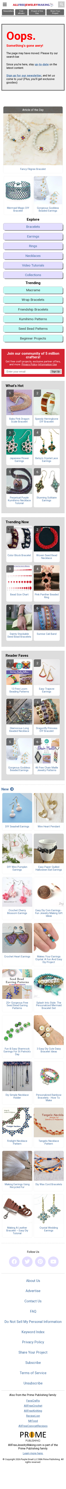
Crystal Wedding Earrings (49, 1229)
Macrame (33, 290)
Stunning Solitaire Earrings (47, 499)
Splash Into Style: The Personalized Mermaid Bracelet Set (49, 1005)
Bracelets (33, 227)
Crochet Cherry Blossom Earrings (17, 912)
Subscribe (33, 1363)
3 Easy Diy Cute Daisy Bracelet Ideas (49, 1050)
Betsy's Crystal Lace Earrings (46, 460)
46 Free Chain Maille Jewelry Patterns (46, 769)
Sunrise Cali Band (46, 634)
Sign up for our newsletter (24, 75)
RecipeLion (33, 1416)
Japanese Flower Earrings (19, 460)
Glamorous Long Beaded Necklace (19, 730)
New (5, 789)
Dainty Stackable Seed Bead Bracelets (19, 635)
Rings (33, 246)
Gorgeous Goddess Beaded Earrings (48, 209)
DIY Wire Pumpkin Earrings (17, 868)
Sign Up (56, 371)
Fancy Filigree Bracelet (33, 169)
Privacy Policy (29, 364)
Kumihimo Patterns (33, 319)
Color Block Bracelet (19, 555)
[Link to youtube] (53, 1261)
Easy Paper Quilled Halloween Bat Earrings (49, 868)
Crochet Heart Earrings (17, 956)
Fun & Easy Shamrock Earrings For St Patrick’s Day (17, 1052)
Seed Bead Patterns (33, 329)
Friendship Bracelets (33, 309)
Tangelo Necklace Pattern (49, 1142)
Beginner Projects (33, 338)
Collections (33, 275)
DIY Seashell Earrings (17, 826)
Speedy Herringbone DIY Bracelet (46, 420)
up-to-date (42, 64)
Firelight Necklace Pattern (17, 1142)
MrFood (33, 1421)
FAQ (33, 1311)
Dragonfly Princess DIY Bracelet (46, 730)
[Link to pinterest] (40, 1261)
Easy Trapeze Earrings (46, 690)
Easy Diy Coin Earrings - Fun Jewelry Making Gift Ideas (48, 913)
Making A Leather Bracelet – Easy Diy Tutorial (17, 1231)
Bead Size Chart (19, 594)
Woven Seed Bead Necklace (46, 557)
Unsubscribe (33, 1383)
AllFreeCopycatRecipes (33, 1426)
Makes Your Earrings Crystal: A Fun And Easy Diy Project (48, 959)
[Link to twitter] (27, 1261)
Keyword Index (33, 1332)
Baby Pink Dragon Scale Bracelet (19, 420)
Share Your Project (33, 1352)
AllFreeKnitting (33, 1410)
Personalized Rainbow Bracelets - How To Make (48, 1098)
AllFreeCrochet (33, 1405)
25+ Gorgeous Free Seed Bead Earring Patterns (17, 1005)
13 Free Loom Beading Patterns (19, 690)
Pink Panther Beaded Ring (47, 596)
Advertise (33, 1291)
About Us (33, 1281)
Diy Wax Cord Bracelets (49, 1184)
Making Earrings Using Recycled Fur (17, 1186)
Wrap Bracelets (33, 300)
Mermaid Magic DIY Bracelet (18, 209)
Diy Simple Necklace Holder (17, 1096)
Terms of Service (33, 1373)
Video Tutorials (33, 265)
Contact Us (33, 1301)
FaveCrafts (33, 1400)
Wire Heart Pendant (49, 826)
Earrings (33, 236)
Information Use (47, 364)
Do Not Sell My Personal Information (33, 1322)
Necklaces (33, 256)
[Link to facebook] (14, 1261)
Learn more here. (33, 1453)
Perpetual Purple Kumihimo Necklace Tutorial (19, 500)
